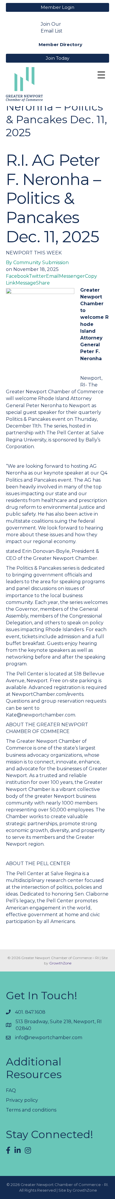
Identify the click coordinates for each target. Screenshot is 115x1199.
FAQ (11, 1090)
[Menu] (101, 75)
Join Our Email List (52, 27)
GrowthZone (60, 963)
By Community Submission (37, 262)
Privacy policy (22, 1100)
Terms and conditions (31, 1110)
